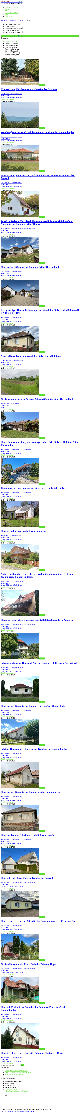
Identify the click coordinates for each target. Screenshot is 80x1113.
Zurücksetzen (18, 36)
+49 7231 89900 (11, 1089)
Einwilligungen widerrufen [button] (14, 1074)
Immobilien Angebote (12, 7)
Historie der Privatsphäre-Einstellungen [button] (18, 1073)
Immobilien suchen (7, 36)
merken (42, 85)
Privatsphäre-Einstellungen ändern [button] (16, 1071)
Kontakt (7, 9)
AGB (7, 11)
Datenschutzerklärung (12, 13)
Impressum (8, 16)
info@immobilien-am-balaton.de (17, 1091)
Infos (6, 15)
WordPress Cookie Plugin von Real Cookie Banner (18, 1111)
